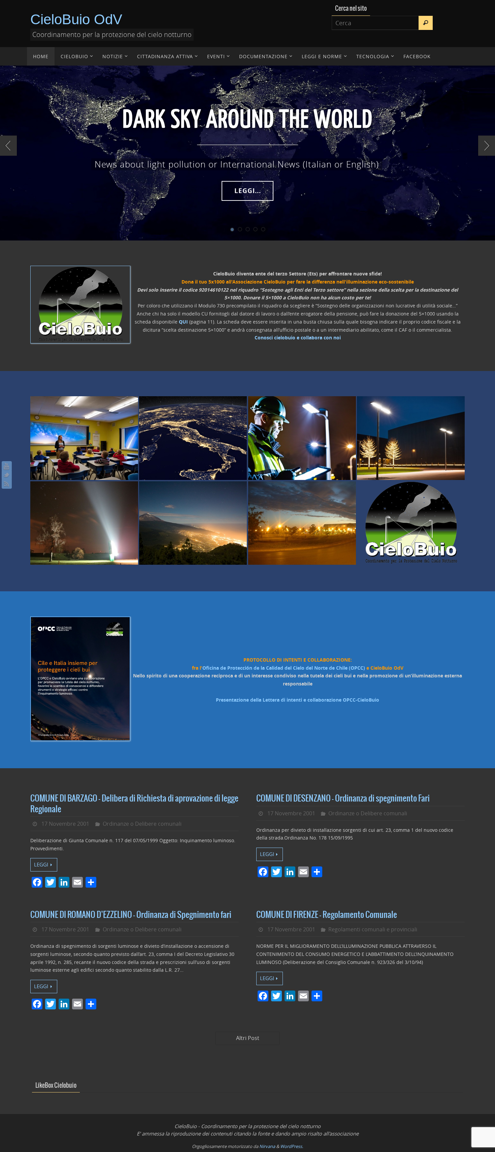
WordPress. (291, 1146)
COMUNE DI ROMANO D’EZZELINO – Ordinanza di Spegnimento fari (130, 915)
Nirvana (267, 1146)
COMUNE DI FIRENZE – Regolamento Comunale (326, 915)
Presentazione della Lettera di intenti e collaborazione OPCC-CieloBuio (297, 700)
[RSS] (7, 484)
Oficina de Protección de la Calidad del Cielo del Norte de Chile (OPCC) (283, 668)
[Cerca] (426, 23)
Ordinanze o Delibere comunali (142, 823)
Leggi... (247, 190)
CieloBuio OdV (76, 19)
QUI (183, 322)
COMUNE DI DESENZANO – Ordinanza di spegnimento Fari (343, 798)
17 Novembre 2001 (65, 823)
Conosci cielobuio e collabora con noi (298, 337)
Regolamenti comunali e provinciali (372, 929)
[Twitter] (7, 475)
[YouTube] (7, 466)
